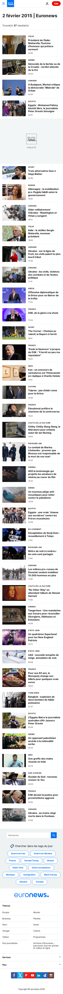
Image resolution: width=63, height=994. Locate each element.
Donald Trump (31, 860)
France (12, 860)
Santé (36, 924)
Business (6, 918)
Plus (4, 965)
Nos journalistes (9, 943)
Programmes (39, 937)
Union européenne (41, 867)
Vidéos (5, 937)
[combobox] (31, 835)
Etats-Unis (18, 867)
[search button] (54, 835)
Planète (36, 918)
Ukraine (23, 881)
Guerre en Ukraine (43, 853)
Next (4, 924)
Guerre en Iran (18, 853)
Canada (40, 881)
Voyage (6, 930)
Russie (50, 860)
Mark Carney (50, 874)
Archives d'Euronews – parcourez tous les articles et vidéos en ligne (45, 945)
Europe (5, 912)
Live (56, 3)
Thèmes (6, 905)
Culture (36, 930)
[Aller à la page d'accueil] (10, 3)
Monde (36, 912)
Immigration (29, 874)
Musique (10, 874)
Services (6, 957)
